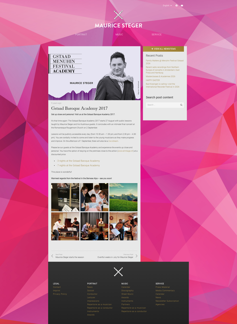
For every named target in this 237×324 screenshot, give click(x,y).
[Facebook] (176, 6)
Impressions (93, 301)
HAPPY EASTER (153, 80)
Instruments (93, 311)
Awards (91, 315)
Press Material (163, 287)
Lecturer (91, 297)
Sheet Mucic (127, 294)
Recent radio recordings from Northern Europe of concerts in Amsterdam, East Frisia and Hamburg (162, 70)
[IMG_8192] (123, 226)
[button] (167, 6)
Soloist (90, 290)
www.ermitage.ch (125, 151)
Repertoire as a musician (99, 304)
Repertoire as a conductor (100, 308)
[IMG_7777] (65, 226)
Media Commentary (165, 290)
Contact (57, 287)
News (90, 287)
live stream (113, 141)
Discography (127, 290)
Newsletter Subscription (167, 301)
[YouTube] (182, 6)
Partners (125, 304)
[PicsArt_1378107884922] (123, 197)
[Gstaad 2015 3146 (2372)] (94, 226)
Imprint (56, 290)
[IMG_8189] (65, 197)
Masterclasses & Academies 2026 (160, 76)
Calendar (125, 287)
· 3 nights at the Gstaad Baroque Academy (78, 160)
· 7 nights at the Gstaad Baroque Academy (78, 165)
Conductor (92, 294)
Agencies (160, 304)
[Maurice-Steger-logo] (118, 15)
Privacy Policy (60, 294)
